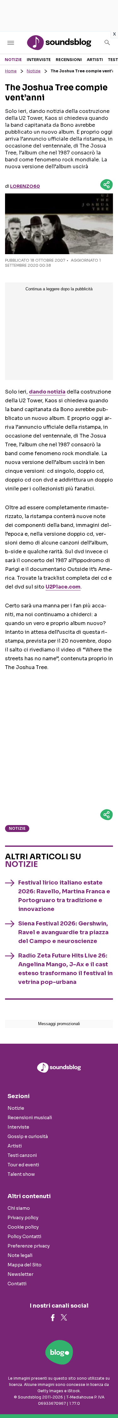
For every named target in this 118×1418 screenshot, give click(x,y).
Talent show (21, 1174)
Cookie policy (23, 1227)
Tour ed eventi (23, 1165)
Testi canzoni (22, 1155)
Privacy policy (23, 1217)
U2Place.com (63, 586)
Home (11, 71)
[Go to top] (105, 1397)
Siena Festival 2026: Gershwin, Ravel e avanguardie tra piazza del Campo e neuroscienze (63, 932)
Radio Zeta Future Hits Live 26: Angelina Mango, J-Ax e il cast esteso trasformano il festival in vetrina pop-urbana (65, 968)
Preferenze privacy (29, 1246)
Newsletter (20, 1274)
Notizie (13, 59)
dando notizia (47, 391)
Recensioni (69, 59)
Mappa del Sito (25, 1265)
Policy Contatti (24, 1236)
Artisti (95, 59)
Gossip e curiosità (28, 1136)
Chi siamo (19, 1208)
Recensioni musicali (30, 1117)
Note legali (20, 1255)
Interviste (39, 59)
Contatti (17, 1284)
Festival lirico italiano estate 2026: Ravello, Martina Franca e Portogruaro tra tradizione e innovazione (64, 896)
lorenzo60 (25, 186)
